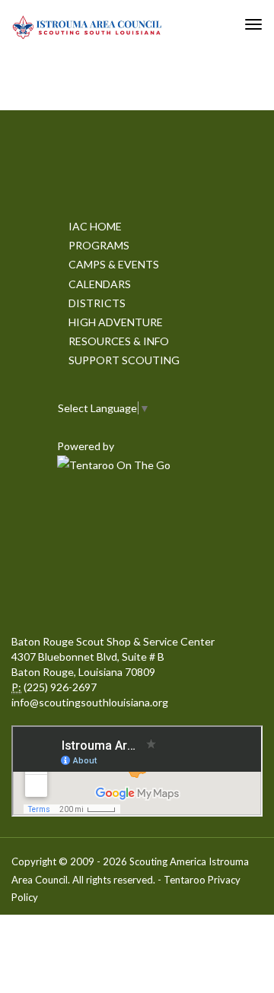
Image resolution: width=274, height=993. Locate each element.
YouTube (68, 588)
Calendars (99, 284)
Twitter (135, 520)
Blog (202, 588)
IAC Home (95, 226)
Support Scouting (124, 360)
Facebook (68, 520)
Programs (98, 245)
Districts (97, 303)
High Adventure (115, 322)
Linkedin (202, 520)
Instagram (135, 588)
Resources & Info (118, 341)
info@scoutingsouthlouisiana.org (89, 702)
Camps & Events (113, 264)
